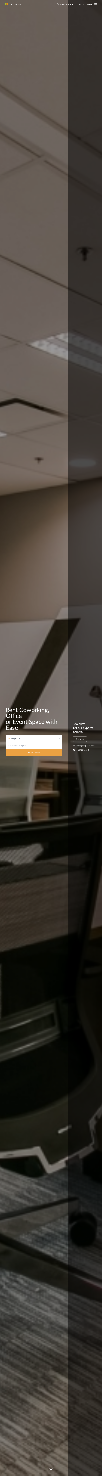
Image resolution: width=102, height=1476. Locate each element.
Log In (81, 4)
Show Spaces (34, 753)
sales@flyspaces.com (85, 746)
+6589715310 (82, 750)
